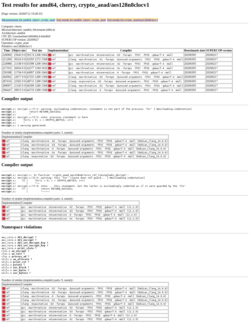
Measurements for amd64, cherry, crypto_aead (28, 19)
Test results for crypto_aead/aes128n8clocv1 (132, 19)
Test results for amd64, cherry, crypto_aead (81, 19)
